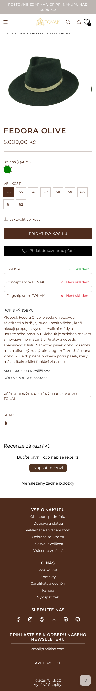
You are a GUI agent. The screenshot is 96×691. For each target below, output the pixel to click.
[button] (87, 22)
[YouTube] (53, 619)
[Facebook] (18, 619)
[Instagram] (30, 619)
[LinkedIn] (65, 619)
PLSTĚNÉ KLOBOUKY (57, 33)
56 (33, 192)
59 (70, 192)
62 (21, 204)
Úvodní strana (14, 33)
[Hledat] (68, 21)
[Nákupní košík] (78, 21)
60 (82, 192)
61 (8, 204)
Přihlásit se (48, 663)
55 (21, 192)
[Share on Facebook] (6, 424)
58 (58, 192)
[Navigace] (5, 21)
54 (9, 192)
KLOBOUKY (34, 33)
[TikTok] (77, 619)
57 (46, 192)
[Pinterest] (42, 619)
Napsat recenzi (48, 467)
